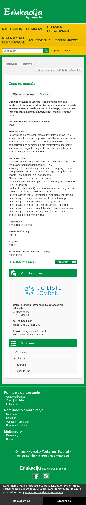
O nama (20, 451)
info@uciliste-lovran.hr (34, 331)
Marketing (49, 451)
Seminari (11, 417)
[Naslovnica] (12, 29)
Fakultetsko (12, 404)
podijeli (76, 70)
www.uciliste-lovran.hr (32, 334)
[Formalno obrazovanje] (58, 29)
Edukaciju (30, 468)
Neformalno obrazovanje (23, 410)
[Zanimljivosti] (67, 40)
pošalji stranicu (48, 70)
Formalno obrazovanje (22, 392)
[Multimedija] (40, 40)
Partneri (63, 451)
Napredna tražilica (60, 50)
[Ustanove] (34, 29)
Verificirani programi (17, 421)
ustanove (27, 63)
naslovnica (11, 63)
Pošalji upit (62, 262)
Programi (20, 364)
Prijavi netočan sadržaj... (22, 261)
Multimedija (13, 431)
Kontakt (34, 451)
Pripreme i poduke (16, 425)
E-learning (12, 435)
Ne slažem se (21, 501)
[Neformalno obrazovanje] (13, 40)
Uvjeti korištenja (28, 455)
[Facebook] (35, 476)
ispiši (64, 70)
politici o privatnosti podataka (44, 492)
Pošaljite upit (22, 371)
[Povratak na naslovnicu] (23, 13)
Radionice (12, 414)
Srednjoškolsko (15, 400)
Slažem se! (64, 501)
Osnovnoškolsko (15, 396)
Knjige (10, 439)
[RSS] (46, 476)
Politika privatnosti (55, 455)
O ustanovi (21, 352)
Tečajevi (20, 358)
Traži (45, 51)
